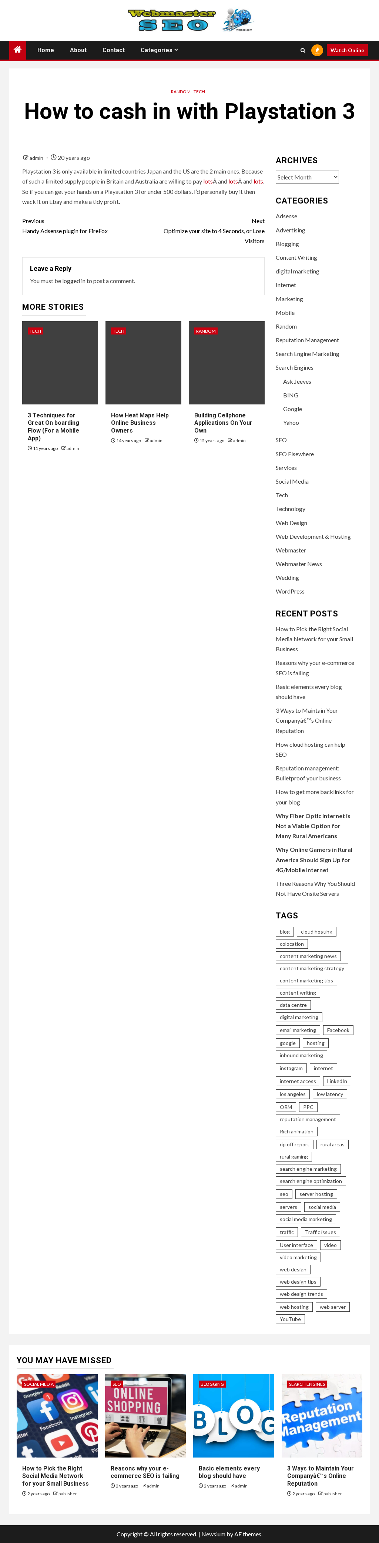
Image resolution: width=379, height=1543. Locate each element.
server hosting (316, 1194)
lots (208, 181)
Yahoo (291, 422)
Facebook (338, 1030)
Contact (114, 50)
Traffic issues (320, 1232)
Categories (156, 50)
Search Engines (294, 367)
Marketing (289, 298)
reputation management (308, 1119)
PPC (308, 1107)
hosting (316, 1043)
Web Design (291, 522)
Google (292, 408)
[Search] (303, 50)
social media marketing (306, 1219)
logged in (73, 280)
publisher (67, 1493)
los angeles (293, 1094)
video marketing (298, 1257)
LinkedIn (337, 1081)
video (330, 1245)
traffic (287, 1232)
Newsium (213, 1533)
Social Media (292, 481)
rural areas (333, 1144)
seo (284, 1194)
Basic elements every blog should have (229, 1472)
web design (293, 1269)
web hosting (294, 1307)
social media (322, 1207)
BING (290, 395)
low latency (330, 1094)
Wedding (287, 577)
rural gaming (294, 1156)
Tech (199, 91)
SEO (281, 439)
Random (181, 91)
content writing (298, 992)
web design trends (301, 1294)
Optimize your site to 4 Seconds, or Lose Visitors (214, 230)
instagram (291, 1068)
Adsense (286, 215)
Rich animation (296, 1131)
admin (37, 158)
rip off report (294, 1144)
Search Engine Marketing (307, 353)
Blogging (287, 243)
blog (285, 931)
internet (323, 1068)
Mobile (285, 312)
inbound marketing (301, 1055)
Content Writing (296, 257)
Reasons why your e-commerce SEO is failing (145, 1472)
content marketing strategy (312, 968)
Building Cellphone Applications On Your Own (223, 423)
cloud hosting (316, 931)
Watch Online (347, 50)
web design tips (298, 1281)
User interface (296, 1245)
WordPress (290, 591)
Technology (290, 508)
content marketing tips (306, 980)
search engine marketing (308, 1169)
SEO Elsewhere (295, 453)
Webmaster (291, 550)
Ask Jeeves (297, 381)
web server (333, 1307)
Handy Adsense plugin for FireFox (65, 225)
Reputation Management (307, 339)
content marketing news (308, 956)
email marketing (298, 1030)
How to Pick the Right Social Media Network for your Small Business (314, 638)
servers (288, 1207)
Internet (286, 284)
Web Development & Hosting (313, 536)
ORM (286, 1107)
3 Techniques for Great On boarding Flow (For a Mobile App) (53, 427)
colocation (292, 944)
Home (45, 50)
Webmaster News (299, 563)
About (78, 50)
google (288, 1043)
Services (286, 467)
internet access (298, 1081)
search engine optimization (311, 1181)
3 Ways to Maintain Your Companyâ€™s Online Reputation (307, 720)
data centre (293, 1005)
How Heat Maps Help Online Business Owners (140, 423)
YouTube (290, 1319)
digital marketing (297, 271)
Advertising (290, 229)
